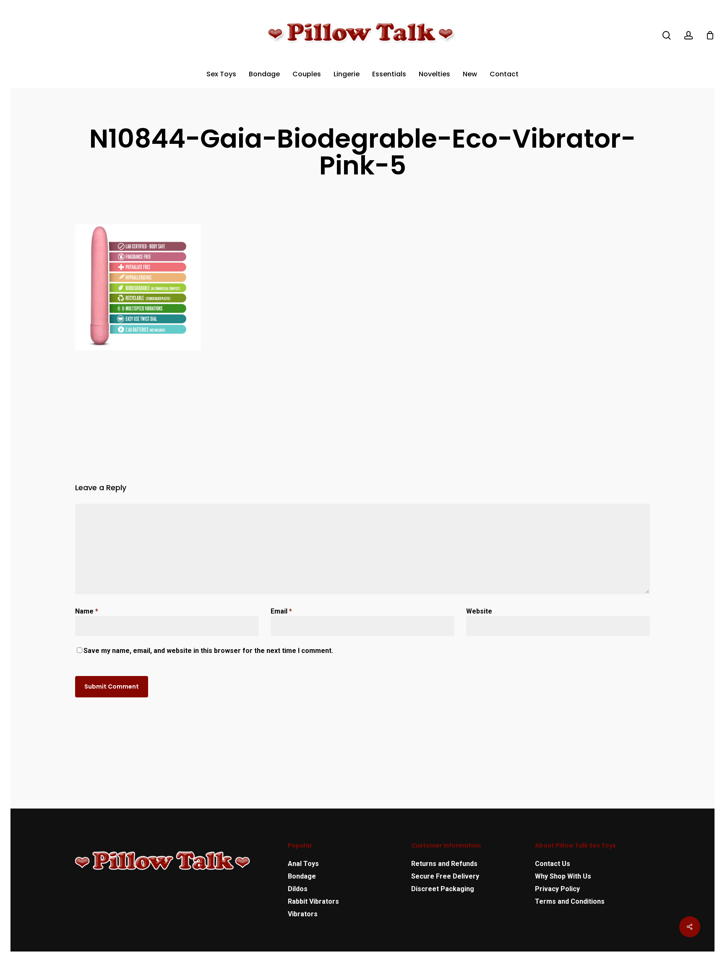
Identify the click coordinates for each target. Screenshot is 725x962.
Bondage (302, 876)
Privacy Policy (557, 889)
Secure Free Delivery (445, 876)
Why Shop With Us (563, 876)
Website (479, 611)
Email (281, 611)
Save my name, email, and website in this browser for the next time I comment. (208, 651)
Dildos (298, 889)
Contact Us (552, 864)
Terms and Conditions (570, 901)
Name (86, 611)
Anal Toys (303, 864)
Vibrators (303, 914)
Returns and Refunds (444, 864)
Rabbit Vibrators (313, 901)
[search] (667, 35)
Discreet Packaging (442, 889)
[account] (688, 35)
